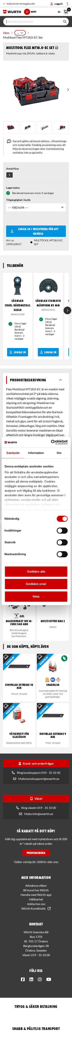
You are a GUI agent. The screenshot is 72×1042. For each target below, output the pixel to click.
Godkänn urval (36, 583)
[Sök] (65, 21)
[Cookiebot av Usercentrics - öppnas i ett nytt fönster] (51, 442)
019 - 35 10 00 (40, 955)
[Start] (12, 12)
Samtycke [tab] (13, 452)
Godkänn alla (36, 571)
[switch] (62, 530)
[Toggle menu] (67, 3)
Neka (36, 596)
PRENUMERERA (36, 852)
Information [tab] (36, 452)
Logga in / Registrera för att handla (38, 231)
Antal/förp (12, 168)
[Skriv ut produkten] (56, 47)
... (18, 33)
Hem (6, 33)
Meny (33, 11)
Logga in (59, 3)
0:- (63, 11)
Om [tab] (59, 452)
